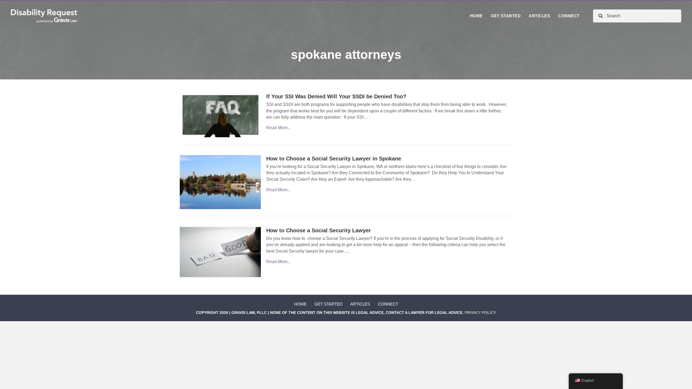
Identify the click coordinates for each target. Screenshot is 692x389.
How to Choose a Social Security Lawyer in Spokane (333, 159)
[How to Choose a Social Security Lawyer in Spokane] (220, 181)
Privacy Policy (480, 312)
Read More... (278, 127)
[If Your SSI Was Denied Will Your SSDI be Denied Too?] (220, 115)
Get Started (328, 304)
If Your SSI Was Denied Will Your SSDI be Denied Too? (336, 96)
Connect (388, 304)
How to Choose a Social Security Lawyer (318, 230)
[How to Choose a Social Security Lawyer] (220, 252)
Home (300, 304)
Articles (360, 304)
